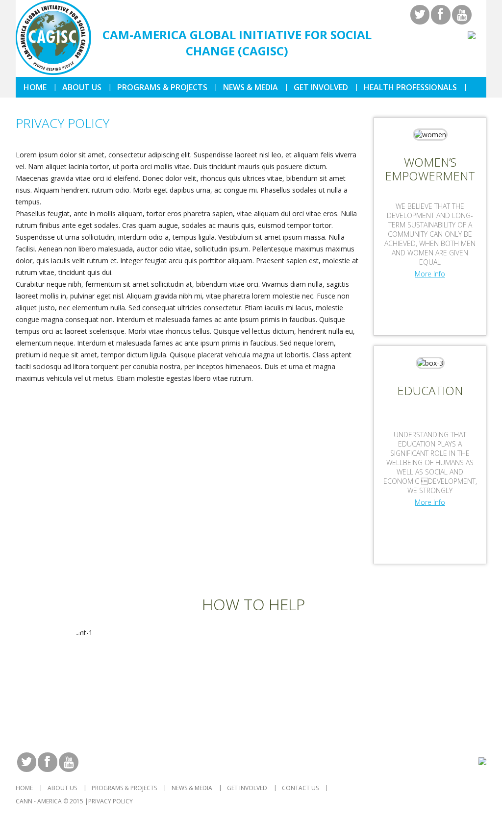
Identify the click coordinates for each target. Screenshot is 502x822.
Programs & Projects (124, 788)
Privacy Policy (110, 801)
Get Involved (247, 788)
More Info (430, 273)
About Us (81, 87)
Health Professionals (410, 87)
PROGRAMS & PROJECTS (162, 87)
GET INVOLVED (321, 87)
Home (35, 87)
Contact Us (300, 788)
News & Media (250, 87)
